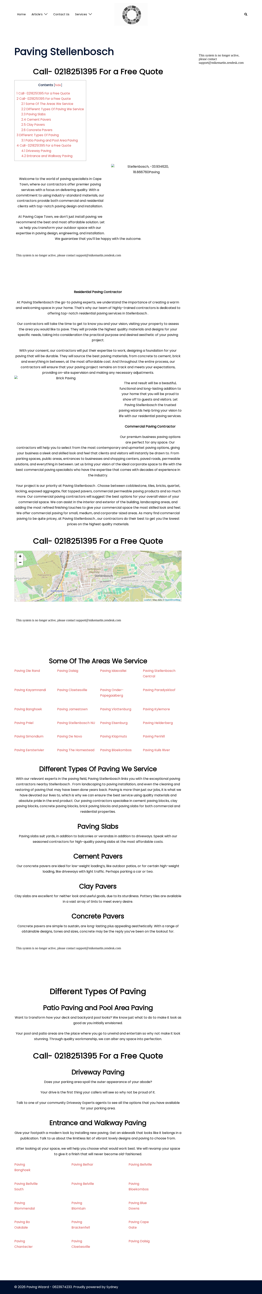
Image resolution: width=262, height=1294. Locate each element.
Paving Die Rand (27, 670)
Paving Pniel (23, 723)
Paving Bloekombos (116, 750)
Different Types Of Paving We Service (52, 109)
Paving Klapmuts (113, 736)
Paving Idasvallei (113, 670)
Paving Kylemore (156, 709)
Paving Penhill (154, 736)
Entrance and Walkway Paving (46, 156)
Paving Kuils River (156, 750)
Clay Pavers (33, 124)
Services (81, 14)
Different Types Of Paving (38, 135)
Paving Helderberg (158, 723)
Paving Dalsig (67, 670)
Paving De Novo (69, 736)
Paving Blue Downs (138, 1206)
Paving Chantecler (23, 1244)
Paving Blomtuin (78, 1206)
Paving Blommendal (24, 1206)
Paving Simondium (28, 736)
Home (21, 14)
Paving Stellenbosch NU (76, 723)
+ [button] (20, 556)
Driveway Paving (36, 151)
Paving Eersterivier (29, 750)
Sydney (112, 1287)
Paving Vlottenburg (115, 709)
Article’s (37, 14)
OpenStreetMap (173, 599)
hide (58, 85)
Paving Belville (82, 1183)
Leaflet (147, 599)
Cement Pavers (36, 119)
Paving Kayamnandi (30, 690)
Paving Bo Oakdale (22, 1225)
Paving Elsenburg (114, 723)
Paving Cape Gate (139, 1225)
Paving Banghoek (28, 709)
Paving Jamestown (72, 709)
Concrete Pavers (36, 130)
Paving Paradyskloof (159, 690)
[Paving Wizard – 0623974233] (131, 14)
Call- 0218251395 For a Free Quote (43, 93)
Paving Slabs (33, 114)
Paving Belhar (82, 1164)
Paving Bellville (140, 1164)
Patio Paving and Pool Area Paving (49, 140)
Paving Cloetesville (72, 690)
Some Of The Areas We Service (47, 104)
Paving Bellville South (26, 1186)
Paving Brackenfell (80, 1225)
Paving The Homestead (75, 750)
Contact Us (61, 14)
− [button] (20, 562)
